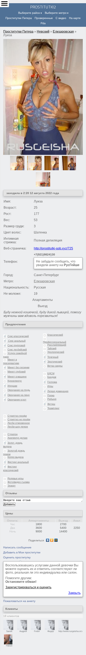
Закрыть (74, 593)
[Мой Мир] (56, 540)
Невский (43, 31)
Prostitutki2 (43, 7)
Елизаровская (63, 31)
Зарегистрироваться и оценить (28, 587)
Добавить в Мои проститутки (21, 552)
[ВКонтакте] (48, 540)
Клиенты (11, 608)
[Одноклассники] (52, 540)
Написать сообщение (17, 547)
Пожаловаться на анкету (19, 601)
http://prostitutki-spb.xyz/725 (53, 248)
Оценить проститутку (17, 557)
